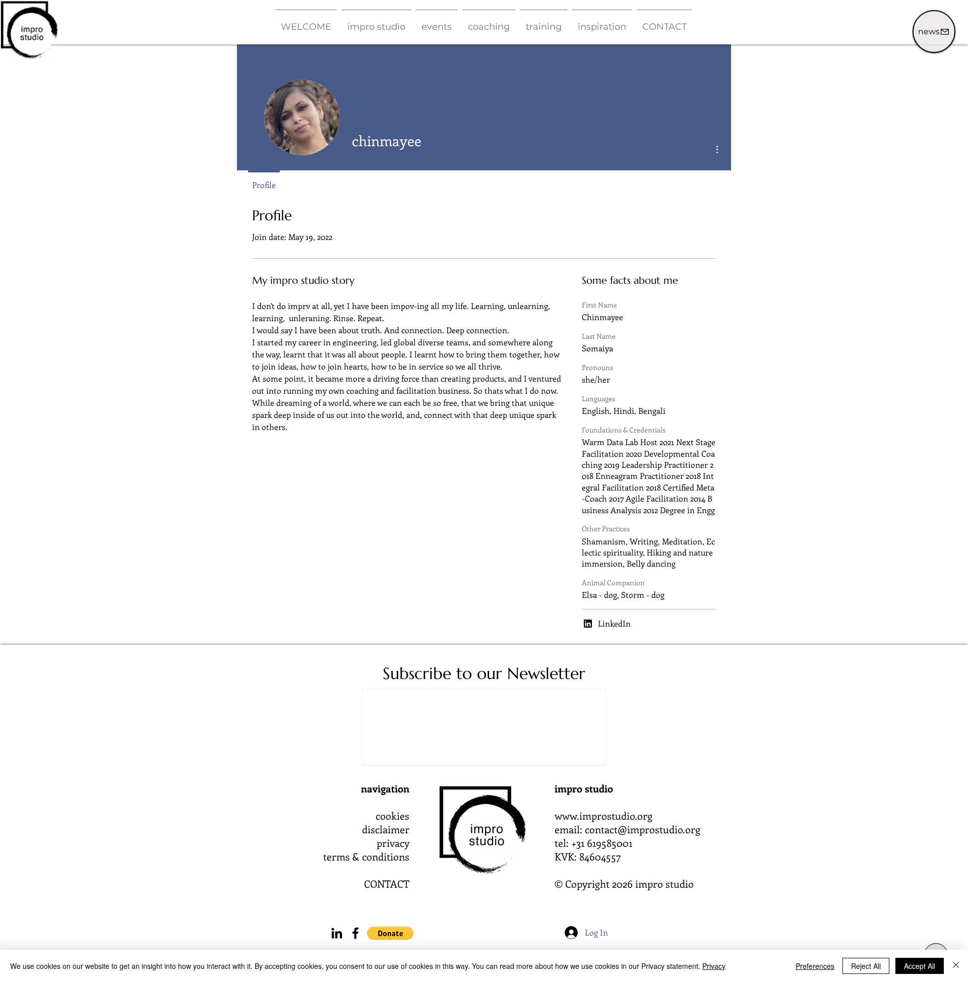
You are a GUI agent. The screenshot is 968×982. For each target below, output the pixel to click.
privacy (393, 842)
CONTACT (386, 883)
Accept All (919, 966)
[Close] (956, 966)
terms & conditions (366, 856)
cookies (392, 815)
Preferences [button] (815, 966)
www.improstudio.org (603, 815)
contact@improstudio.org (642, 829)
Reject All (866, 966)
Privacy (713, 966)
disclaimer (385, 829)
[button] (376, 22)
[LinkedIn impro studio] (336, 933)
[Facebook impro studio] (355, 933)
